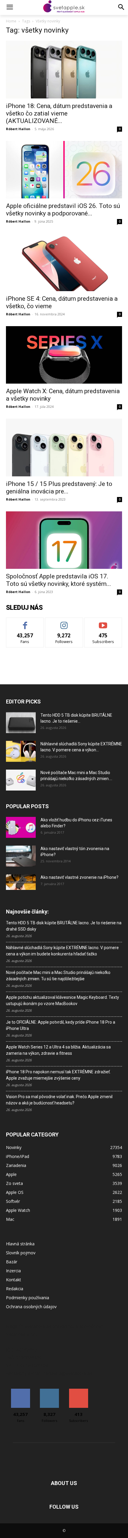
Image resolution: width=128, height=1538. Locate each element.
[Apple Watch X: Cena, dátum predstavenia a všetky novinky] (64, 355)
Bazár (11, 1262)
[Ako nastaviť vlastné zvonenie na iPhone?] (21, 882)
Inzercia (13, 1270)
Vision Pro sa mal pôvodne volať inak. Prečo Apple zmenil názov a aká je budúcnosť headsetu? (59, 1099)
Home (11, 21)
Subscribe (103, 622)
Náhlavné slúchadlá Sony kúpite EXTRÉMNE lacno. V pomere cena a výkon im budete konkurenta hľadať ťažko (62, 950)
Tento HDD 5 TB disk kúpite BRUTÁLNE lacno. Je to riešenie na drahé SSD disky (63, 925)
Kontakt (13, 1279)
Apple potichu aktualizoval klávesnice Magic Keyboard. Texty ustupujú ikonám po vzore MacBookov (62, 1000)
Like (25, 622)
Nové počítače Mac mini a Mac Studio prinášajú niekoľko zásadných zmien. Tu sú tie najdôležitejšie (58, 975)
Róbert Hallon (18, 129)
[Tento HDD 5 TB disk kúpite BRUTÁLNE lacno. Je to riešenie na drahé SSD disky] (21, 722)
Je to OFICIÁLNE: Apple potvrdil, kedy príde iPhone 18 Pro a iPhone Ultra (60, 1025)
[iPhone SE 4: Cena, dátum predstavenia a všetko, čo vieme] (64, 262)
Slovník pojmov (20, 1253)
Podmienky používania (27, 1297)
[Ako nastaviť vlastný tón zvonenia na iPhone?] (21, 856)
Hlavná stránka (20, 1244)
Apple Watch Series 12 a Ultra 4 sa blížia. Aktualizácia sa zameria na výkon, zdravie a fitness (58, 1050)
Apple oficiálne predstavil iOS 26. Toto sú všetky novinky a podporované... (63, 209)
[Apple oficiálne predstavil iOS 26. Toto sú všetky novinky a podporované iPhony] (64, 170)
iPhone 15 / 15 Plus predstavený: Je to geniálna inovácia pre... (59, 487)
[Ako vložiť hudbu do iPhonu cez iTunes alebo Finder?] (21, 827)
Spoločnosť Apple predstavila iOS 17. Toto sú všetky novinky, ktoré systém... (58, 580)
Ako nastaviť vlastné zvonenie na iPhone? (79, 877)
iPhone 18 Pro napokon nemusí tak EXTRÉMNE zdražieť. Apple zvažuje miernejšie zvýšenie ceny (58, 1074)
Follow (64, 622)
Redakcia (14, 1288)
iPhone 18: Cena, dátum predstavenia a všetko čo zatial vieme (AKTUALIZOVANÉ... (59, 113)
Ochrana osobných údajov (31, 1306)
